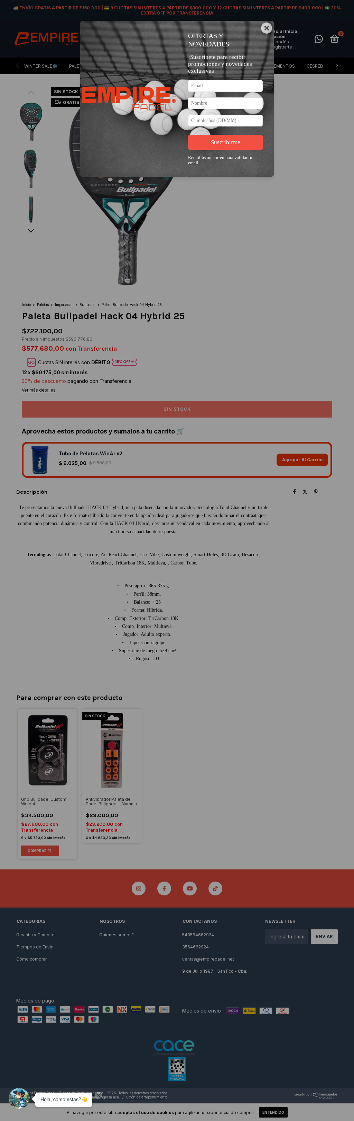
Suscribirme (225, 142)
